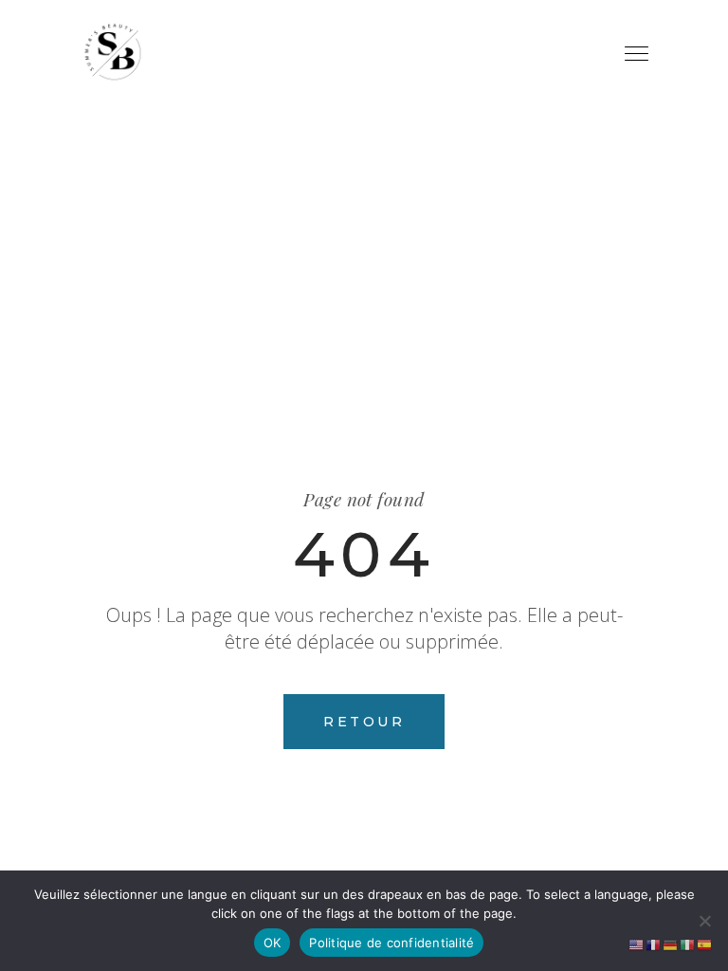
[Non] (704, 920)
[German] (671, 943)
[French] (654, 943)
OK (273, 942)
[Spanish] (705, 943)
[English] (637, 943)
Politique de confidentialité (391, 942)
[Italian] (688, 943)
